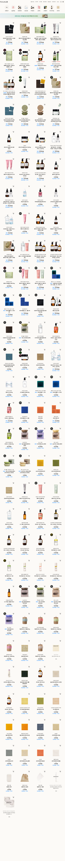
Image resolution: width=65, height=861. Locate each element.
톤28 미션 (32, 1)
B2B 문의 (49, 1)
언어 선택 (63, 2)
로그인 (58, 1)
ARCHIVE (45, 1)
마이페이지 (54, 1)
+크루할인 (11, 43)
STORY (36, 1)
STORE (40, 1)
